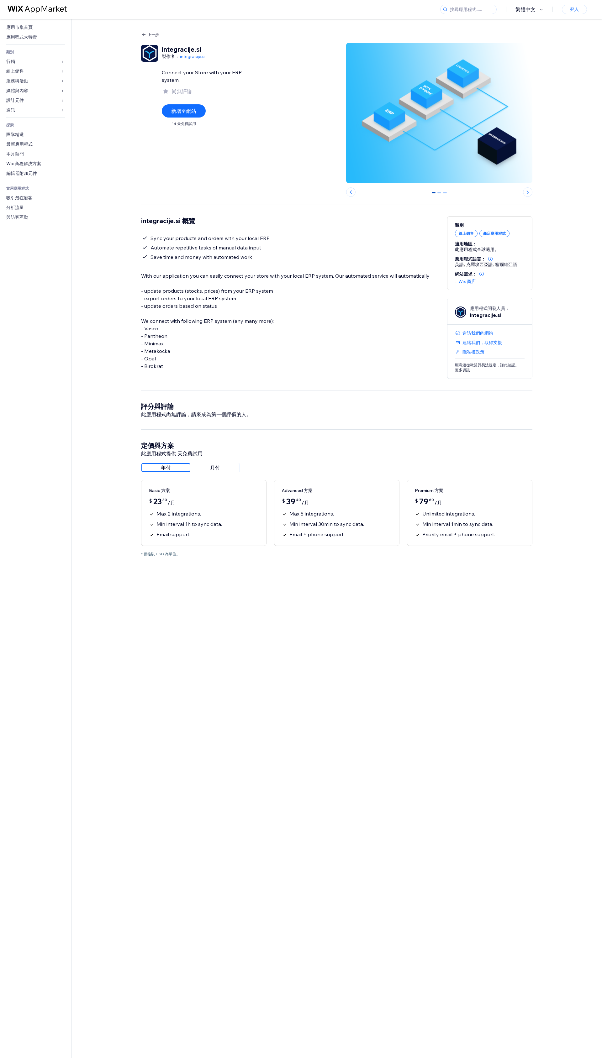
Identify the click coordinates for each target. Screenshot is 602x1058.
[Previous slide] (351, 192)
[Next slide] (527, 192)
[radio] (165, 467)
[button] (490, 259)
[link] (35, 27)
